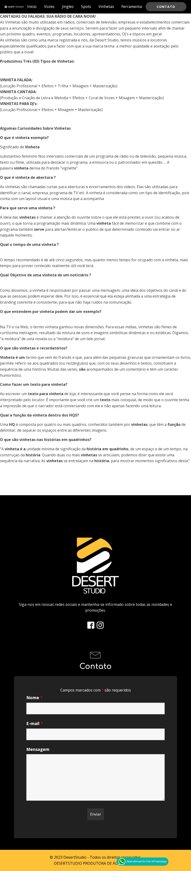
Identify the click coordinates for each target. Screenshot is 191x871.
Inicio (32, 6)
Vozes (49, 6)
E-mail (34, 723)
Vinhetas (106, 6)
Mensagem (37, 749)
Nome (34, 697)
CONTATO (166, 6)
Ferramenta (131, 6)
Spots (86, 6)
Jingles (68, 6)
